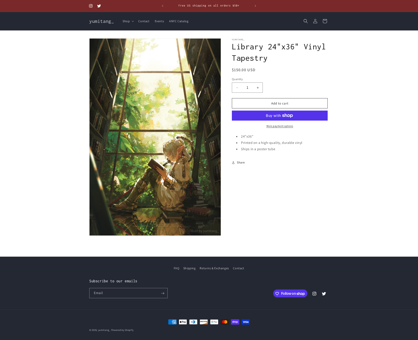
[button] (128, 21)
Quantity (237, 79)
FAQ (176, 268)
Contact (238, 268)
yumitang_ (104, 330)
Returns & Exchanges (214, 268)
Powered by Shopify (122, 330)
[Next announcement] (255, 6)
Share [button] (241, 162)
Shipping (189, 268)
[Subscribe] (162, 293)
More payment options (279, 126)
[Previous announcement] (162, 6)
